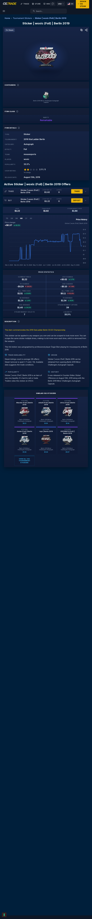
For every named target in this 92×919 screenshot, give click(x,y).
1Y (26, 218)
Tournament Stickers (22, 18)
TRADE (77, 191)
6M (21, 218)
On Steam (9, 30)
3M (16, 218)
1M (12, 218)
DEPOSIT (77, 200)
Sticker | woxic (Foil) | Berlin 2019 (50, 18)
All (31, 218)
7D (7, 218)
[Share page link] (86, 30)
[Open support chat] (52, 4)
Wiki (48, 4)
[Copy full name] (81, 30)
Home (7, 18)
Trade (26, 4)
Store (38, 4)
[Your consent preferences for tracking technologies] (4, 915)
